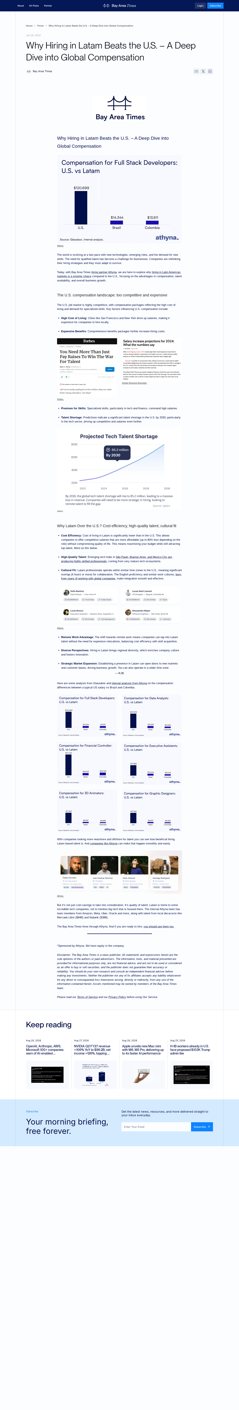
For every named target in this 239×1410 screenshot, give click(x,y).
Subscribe (200, 1126)
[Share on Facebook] (196, 71)
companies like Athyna (103, 843)
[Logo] (119, 6)
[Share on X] (203, 71)
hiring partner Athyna (104, 272)
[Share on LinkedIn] (210, 71)
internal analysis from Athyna (129, 683)
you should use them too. (159, 926)
